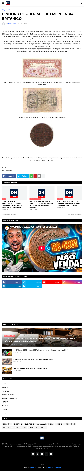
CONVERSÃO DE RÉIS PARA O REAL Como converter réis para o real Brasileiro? (40, 350)
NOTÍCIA (5, 402)
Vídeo (4, 413)
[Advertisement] (42, 305)
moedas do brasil (8, 395)
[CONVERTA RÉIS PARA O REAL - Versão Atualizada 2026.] (7, 361)
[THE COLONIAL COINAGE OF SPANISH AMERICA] (7, 370)
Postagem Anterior (9, 214)
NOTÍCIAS (5, 405)
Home (42, 464)
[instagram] (46, 454)
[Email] (39, 176)
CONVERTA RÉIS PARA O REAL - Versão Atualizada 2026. (33, 359)
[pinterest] (51, 454)
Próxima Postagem (74, 214)
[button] (3, 3)
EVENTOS (5, 391)
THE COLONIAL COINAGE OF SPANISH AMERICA (30, 368)
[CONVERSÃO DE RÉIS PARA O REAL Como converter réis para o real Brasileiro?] (7, 352)
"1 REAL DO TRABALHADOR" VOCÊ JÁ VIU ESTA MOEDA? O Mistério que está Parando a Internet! (69, 203)
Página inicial (6, 10)
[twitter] (37, 454)
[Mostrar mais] (43, 176)
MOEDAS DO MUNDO (9, 398)
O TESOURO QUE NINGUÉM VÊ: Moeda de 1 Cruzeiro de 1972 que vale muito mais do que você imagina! (41, 204)
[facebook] (33, 454)
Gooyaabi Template (54, 467)
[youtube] (42, 454)
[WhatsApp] (31, 176)
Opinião (4, 409)
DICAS (4, 384)
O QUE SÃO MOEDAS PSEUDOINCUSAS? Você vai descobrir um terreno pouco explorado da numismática (12, 204)
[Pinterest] (35, 176)
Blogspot (33, 467)
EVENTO (5, 387)
